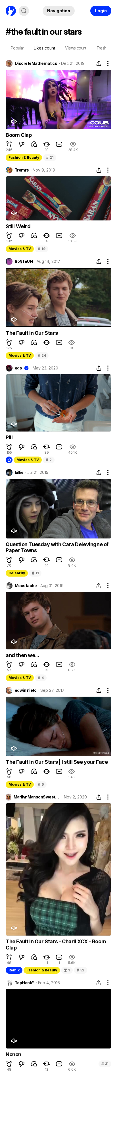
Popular (17, 48)
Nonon (13, 1054)
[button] (9, 144)
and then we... (22, 655)
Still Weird (18, 226)
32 (80, 970)
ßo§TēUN (24, 261)
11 (35, 573)
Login (101, 10)
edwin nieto (26, 690)
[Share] (98, 63)
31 (104, 1063)
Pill (9, 437)
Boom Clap (19, 135)
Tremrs (22, 170)
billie (19, 472)
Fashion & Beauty (24, 157)
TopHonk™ (24, 983)
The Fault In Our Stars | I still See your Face (57, 762)
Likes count (44, 48)
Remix (14, 970)
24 (42, 355)
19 (41, 248)
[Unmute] (14, 121)
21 (49, 157)
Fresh (101, 48)
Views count (75, 48)
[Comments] (34, 144)
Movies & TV (20, 249)
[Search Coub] (24, 11)
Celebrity (17, 573)
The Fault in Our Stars (32, 333)
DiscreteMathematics (36, 63)
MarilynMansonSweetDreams (37, 797)
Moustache (26, 586)
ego (18, 368)
